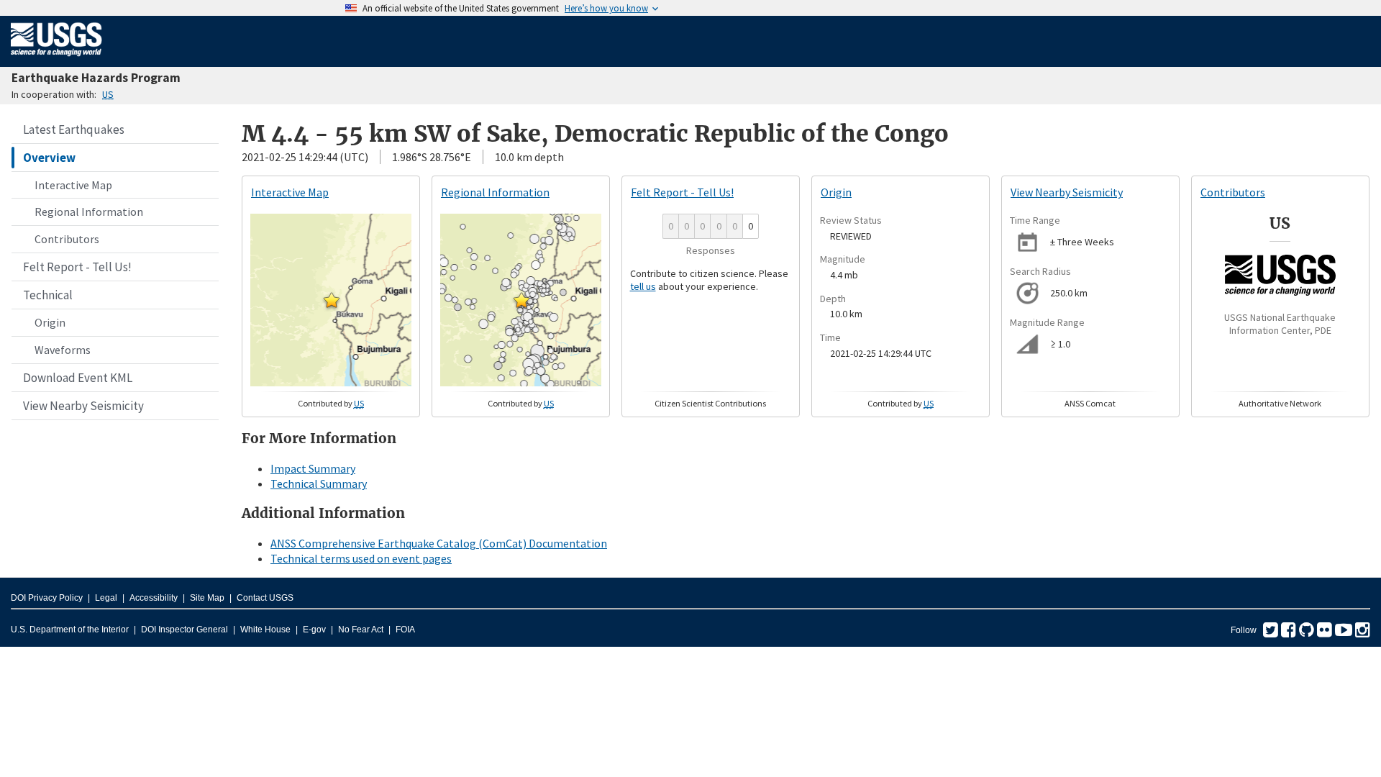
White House (265, 629)
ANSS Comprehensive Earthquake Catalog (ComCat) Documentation (438, 543)
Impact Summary (312, 468)
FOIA (405, 629)
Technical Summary (318, 483)
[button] (331, 300)
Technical (48, 295)
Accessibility (153, 598)
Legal (106, 598)
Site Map (207, 598)
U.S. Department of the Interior (70, 629)
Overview (49, 157)
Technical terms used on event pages (361, 558)
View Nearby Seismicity (83, 406)
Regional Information (89, 211)
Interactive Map (73, 185)
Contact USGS (265, 598)
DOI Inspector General (184, 629)
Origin (50, 322)
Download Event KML (77, 378)
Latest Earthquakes (73, 129)
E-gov (314, 629)
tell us (643, 286)
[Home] (56, 59)
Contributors (67, 239)
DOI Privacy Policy (47, 598)
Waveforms (63, 349)
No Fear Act (360, 629)
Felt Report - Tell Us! (77, 267)
